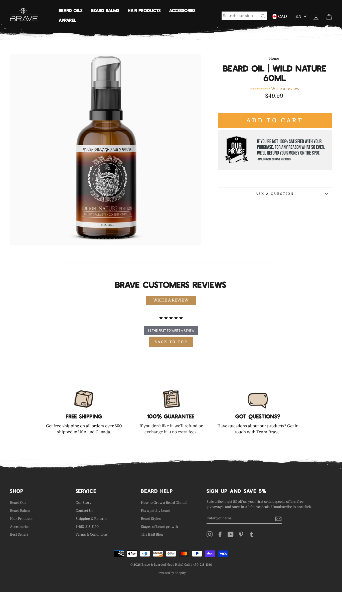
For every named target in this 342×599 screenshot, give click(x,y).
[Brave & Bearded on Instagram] (210, 534)
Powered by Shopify (171, 573)
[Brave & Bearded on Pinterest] (241, 534)
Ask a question (275, 193)
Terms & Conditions (92, 534)
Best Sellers (19, 534)
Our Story (83, 503)
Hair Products (144, 10)
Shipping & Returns (91, 519)
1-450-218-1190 (87, 527)
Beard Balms (105, 10)
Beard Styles (151, 519)
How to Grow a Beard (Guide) (164, 503)
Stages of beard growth (159, 527)
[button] (171, 300)
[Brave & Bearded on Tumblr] (252, 534)
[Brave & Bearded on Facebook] (220, 534)
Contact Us (84, 511)
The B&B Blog (152, 534)
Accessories (182, 10)
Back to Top (171, 342)
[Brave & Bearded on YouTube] (231, 534)
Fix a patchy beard (155, 511)
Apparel (67, 20)
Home (274, 58)
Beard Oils (71, 10)
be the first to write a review (170, 330)
